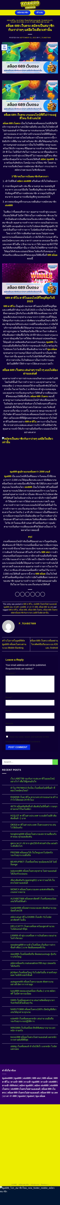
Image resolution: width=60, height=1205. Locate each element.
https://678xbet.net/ (30, 1131)
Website (9, 723)
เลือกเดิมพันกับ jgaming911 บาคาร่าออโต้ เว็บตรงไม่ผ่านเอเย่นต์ (32, 881)
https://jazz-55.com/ (29, 1153)
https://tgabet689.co (40, 1170)
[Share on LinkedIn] (42, 594)
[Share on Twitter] (27, 594)
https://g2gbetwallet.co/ (41, 1163)
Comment (11, 673)
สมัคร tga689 (47, 159)
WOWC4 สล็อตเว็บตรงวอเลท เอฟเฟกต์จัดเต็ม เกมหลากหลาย (32, 890)
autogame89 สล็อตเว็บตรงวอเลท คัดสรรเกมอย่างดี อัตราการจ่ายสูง (31, 983)
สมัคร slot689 (24, 181)
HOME (14, 1185)
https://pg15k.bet (14, 1115)
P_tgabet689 (45, 37)
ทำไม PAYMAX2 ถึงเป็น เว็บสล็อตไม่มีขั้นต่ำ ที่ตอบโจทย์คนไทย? (32, 789)
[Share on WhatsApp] (17, 594)
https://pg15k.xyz (45, 1115)
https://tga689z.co (30, 1108)
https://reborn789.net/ (33, 1141)
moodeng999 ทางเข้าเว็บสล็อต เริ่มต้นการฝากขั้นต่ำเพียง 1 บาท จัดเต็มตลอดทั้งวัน (32, 946)
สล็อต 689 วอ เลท (42, 22)
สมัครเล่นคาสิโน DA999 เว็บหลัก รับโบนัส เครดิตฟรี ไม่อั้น (30, 918)
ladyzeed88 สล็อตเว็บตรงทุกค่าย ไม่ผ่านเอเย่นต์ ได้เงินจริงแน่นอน (33, 872)
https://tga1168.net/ (29, 1128)
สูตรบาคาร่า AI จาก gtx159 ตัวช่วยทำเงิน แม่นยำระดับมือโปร (34, 844)
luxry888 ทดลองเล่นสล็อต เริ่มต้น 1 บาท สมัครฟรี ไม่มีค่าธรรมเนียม (32, 992)
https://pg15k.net (27, 1118)
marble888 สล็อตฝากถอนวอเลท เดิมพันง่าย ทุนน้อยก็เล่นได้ (33, 909)
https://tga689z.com (13, 1108)
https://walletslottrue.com (14, 1147)
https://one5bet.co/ (48, 1137)
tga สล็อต (52, 349)
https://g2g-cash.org (30, 1111)
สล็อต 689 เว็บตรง (35, 610)
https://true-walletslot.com (28, 1150)
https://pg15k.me (30, 1115)
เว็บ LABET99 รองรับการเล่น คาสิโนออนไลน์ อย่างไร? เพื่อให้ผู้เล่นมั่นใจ (32, 779)
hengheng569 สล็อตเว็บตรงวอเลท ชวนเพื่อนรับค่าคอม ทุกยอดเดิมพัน (33, 835)
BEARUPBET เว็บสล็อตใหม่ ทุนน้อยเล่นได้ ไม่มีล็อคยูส (33, 863)
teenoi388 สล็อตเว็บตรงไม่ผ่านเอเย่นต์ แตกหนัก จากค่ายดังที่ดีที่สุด (33, 1038)
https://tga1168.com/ (29, 1124)
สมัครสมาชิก (24, 1185)
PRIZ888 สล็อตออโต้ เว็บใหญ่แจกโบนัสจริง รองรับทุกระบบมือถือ (31, 853)
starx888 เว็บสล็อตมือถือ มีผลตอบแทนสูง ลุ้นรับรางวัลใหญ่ (33, 955)
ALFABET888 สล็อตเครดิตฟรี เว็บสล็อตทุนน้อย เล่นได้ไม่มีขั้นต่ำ (33, 900)
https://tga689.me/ (29, 1166)
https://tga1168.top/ (47, 1128)
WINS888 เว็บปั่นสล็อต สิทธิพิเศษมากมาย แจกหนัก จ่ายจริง (32, 1029)
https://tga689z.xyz (47, 1108)
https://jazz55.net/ (46, 1144)
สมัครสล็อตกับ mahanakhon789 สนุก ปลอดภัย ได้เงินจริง (33, 964)
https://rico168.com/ (12, 1137)
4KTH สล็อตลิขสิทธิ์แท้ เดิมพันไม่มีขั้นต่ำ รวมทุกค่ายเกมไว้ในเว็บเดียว (33, 807)
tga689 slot (46, 20)
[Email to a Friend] (32, 594)
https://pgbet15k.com (45, 1118)
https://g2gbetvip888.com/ (37, 1157)
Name (9, 697)
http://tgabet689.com (47, 1166)
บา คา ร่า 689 (30, 22)
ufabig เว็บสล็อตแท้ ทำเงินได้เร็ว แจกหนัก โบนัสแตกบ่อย (33, 1047)
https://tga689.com (12, 1166)
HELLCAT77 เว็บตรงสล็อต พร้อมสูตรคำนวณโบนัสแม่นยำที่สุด (32, 927)
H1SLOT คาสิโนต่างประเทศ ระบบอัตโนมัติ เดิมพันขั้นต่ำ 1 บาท (33, 817)
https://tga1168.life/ (13, 1131)
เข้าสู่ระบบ (35, 1185)
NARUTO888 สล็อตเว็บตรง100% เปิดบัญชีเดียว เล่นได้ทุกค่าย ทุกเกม (33, 1010)
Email (9, 710)
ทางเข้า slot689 (17, 22)
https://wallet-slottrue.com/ (41, 1173)
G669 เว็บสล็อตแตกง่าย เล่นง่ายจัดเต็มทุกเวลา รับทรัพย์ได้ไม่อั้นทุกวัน (32, 1001)
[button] (56, 4)
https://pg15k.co (13, 1118)
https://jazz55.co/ (18, 1157)
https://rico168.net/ (41, 1134)
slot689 (9, 205)
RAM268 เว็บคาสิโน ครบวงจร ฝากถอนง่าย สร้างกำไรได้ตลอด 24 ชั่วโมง (34, 798)
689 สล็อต (52, 255)
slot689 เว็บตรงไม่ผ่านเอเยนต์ (28, 20)
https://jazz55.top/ (48, 1150)
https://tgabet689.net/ (21, 1170)
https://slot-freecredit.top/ (30, 1179)
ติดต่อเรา (44, 1185)
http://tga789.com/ (12, 1128)
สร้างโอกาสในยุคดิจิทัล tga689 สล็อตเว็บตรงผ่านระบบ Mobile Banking (14, 644)
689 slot (45, 552)
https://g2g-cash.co (47, 1111)
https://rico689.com (12, 1111)
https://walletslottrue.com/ (18, 1173)
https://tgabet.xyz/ (46, 1124)
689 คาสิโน (11, 20)
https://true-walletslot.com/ (41, 1176)
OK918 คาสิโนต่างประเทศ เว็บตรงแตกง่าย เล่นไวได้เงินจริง (33, 826)
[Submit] (55, 762)
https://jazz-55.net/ (47, 1153)
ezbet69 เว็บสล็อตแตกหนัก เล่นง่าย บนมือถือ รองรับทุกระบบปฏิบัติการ (32, 1019)
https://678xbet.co (47, 1131)
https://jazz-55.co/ (13, 1153)
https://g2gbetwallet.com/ (14, 1160)
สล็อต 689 (23, 610)
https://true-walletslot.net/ (18, 1176)
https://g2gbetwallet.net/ (36, 1160)
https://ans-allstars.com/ (21, 1134)
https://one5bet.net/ (30, 1137)
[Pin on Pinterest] (37, 594)
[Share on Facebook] (22, 594)
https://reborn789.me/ (28, 1144)
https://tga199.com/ (14, 1141)
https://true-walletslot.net (36, 1147)
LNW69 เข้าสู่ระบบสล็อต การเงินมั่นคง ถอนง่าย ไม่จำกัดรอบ (33, 936)
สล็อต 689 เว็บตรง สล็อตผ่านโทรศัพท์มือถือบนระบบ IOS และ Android (44, 644)
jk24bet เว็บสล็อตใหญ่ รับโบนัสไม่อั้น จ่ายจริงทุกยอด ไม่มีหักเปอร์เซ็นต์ (33, 973)
